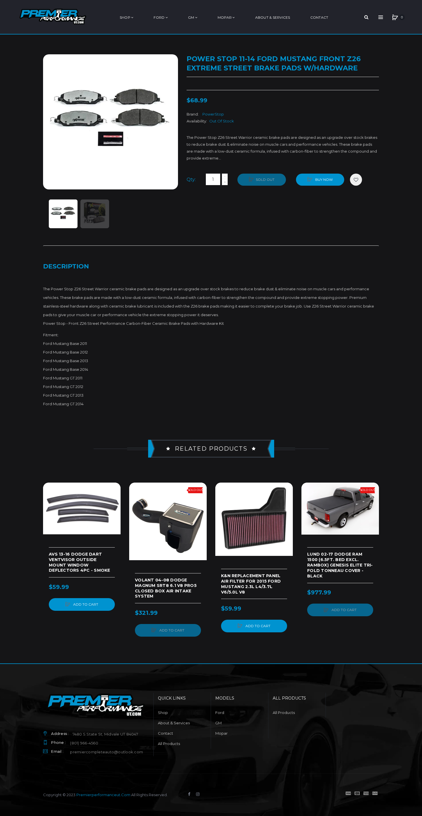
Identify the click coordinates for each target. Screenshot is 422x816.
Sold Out (265, 179)
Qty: (191, 179)
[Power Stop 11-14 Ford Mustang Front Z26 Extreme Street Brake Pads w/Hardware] (63, 213)
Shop (163, 712)
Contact (165, 733)
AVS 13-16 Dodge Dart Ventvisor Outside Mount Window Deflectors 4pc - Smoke (79, 562)
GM (218, 723)
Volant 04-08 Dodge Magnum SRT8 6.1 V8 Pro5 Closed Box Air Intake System (166, 588)
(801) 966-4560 (84, 743)
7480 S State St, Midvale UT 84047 (105, 734)
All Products (169, 743)
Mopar (221, 733)
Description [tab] (66, 266)
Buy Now (323, 179)
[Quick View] (50, 511)
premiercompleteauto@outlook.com (106, 752)
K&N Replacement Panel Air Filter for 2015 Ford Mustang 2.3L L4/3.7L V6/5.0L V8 (251, 584)
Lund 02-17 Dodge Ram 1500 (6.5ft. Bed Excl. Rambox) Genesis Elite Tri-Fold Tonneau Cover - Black (340, 565)
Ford (219, 712)
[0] (395, 17)
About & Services (174, 723)
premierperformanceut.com (103, 794)
